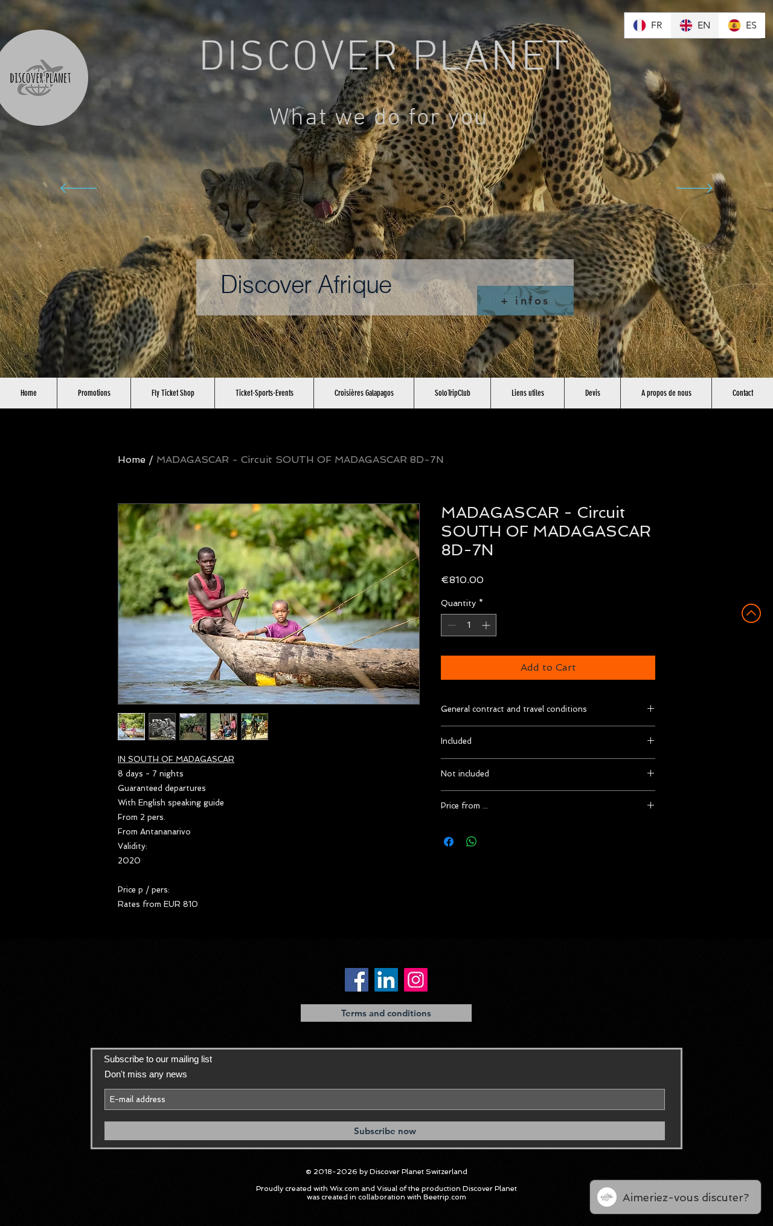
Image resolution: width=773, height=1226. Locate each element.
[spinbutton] (469, 625)
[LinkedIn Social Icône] (386, 980)
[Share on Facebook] (448, 841)
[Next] (694, 189)
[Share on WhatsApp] (471, 841)
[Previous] (78, 189)
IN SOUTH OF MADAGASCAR (176, 759)
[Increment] (487, 625)
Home (132, 459)
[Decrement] (450, 625)
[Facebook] (356, 980)
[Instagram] (416, 980)
